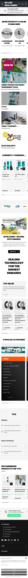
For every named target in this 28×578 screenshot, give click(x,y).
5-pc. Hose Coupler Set (20, 175)
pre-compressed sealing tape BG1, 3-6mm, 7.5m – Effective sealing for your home (20, 319)
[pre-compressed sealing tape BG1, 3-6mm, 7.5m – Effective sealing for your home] (20, 304)
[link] (13, 397)
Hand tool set (6, 368)
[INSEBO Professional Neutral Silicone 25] (20, 480)
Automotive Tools (7, 363)
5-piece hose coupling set (5, 175)
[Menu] (2, 4)
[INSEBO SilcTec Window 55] (7, 480)
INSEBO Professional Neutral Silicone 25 (20, 490)
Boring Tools (6, 386)
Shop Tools (13, 251)
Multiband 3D (19, 42)
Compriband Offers (7, 42)
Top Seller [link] (5, 294)
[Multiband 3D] (19, 33)
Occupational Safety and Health (11, 365)
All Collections (6, 371)
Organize (5, 377)
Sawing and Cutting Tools (9, 380)
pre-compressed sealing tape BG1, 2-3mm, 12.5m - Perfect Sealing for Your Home (7, 319)
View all (3, 471)
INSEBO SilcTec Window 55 (6, 490)
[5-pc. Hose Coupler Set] (20, 165)
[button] (25, 4)
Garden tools (6, 392)
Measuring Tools (7, 374)
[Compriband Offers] (7, 33)
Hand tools (6, 389)
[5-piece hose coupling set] (7, 165)
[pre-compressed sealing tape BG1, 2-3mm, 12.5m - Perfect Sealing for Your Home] (7, 304)
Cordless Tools (7, 383)
